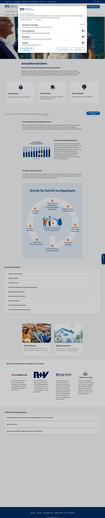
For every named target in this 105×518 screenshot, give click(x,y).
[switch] (83, 31)
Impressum (38, 19)
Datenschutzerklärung (26, 19)
